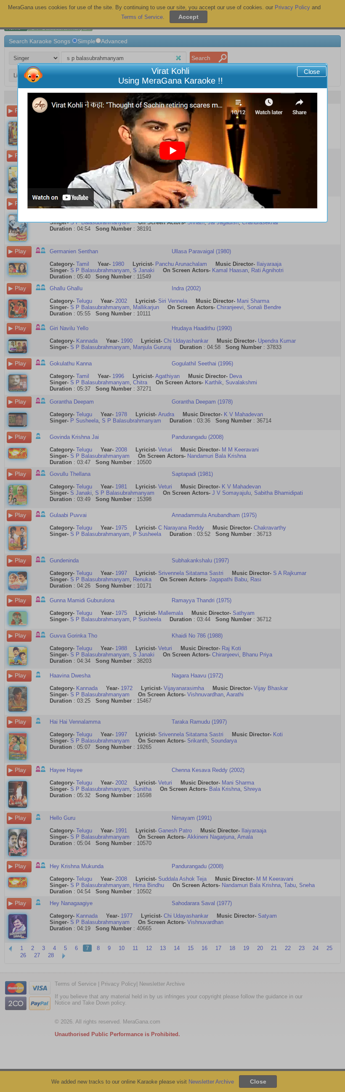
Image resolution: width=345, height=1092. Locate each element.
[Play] (172, 150)
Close (312, 71)
